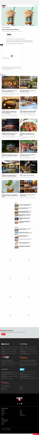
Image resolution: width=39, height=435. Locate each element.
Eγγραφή (3, 334)
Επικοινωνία (3, 422)
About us (2, 423)
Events (2, 415)
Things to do (3, 411)
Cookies (2, 424)
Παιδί (20, 409)
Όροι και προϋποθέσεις (4, 420)
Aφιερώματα (21, 413)
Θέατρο (2, 414)
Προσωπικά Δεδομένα (4, 421)
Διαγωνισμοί (21, 414)
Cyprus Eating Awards (23, 415)
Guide (20, 412)
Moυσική (2, 412)
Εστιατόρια (3, 27)
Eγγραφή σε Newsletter (4, 419)
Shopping (21, 411)
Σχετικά (3, 74)
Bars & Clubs (3, 410)
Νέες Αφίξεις (8, 27)
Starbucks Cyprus (8, 70)
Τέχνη (20, 410)
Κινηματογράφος (3, 413)
